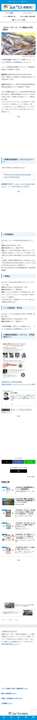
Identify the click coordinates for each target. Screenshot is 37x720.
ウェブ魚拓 (24, 186)
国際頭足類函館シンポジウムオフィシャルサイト (16, 384)
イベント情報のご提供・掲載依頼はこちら (14, 688)
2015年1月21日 (15, 177)
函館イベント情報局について (13, 641)
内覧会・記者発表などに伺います (11, 698)
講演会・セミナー (7, 412)
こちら (32, 260)
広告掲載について (6, 703)
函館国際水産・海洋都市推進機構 (11, 382)
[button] (33, 407)
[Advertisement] (18, 136)
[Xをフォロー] (18, 471)
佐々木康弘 (14, 393)
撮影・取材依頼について (9, 693)
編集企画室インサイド (13, 644)
